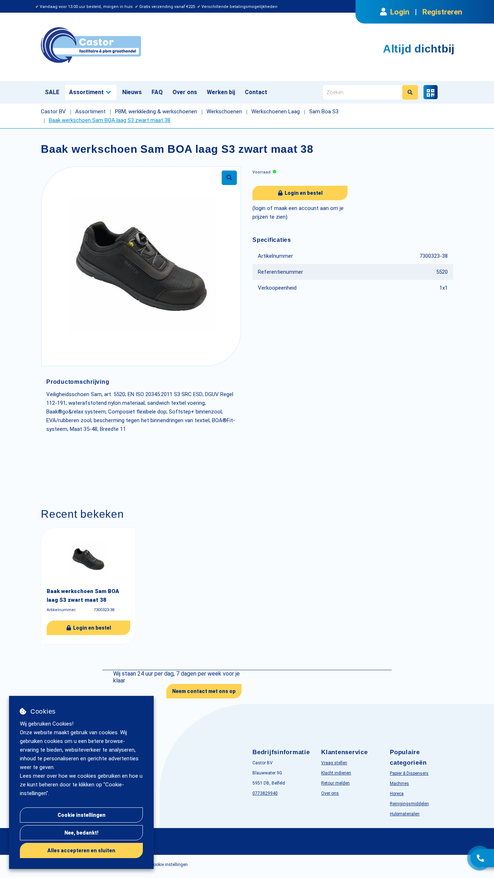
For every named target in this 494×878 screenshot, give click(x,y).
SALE (52, 92)
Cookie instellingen (82, 815)
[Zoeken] (410, 92)
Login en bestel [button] (303, 193)
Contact (256, 92)
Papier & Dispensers (409, 773)
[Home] (141, 45)
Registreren (442, 12)
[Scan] (430, 92)
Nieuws (132, 92)
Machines (399, 783)
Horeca (397, 793)
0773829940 (265, 793)
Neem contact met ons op (204, 691)
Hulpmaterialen (405, 813)
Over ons (185, 92)
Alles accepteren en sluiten (81, 850)
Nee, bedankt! (81, 833)
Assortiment (86, 92)
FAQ (157, 92)
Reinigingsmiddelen (409, 803)
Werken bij (221, 92)
